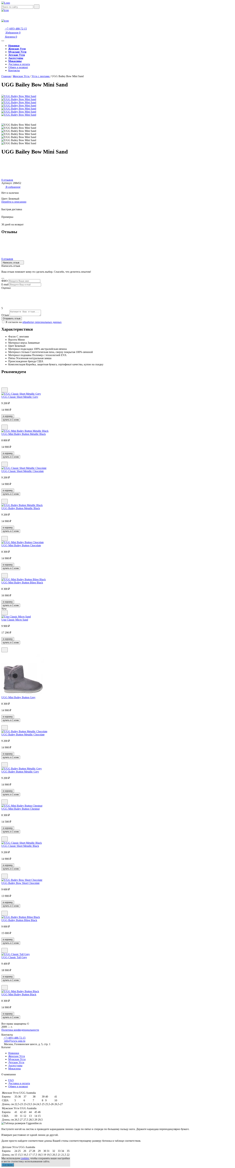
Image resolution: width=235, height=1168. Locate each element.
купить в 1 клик (11, 419)
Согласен (8, 1165)
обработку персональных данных (42, 322)
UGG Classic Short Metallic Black (20, 845)
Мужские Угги (17, 1059)
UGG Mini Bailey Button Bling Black (22, 582)
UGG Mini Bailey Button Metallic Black (23, 434)
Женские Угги (16, 1056)
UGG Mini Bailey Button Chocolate (21, 545)
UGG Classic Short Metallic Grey (19, 396)
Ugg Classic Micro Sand (14, 619)
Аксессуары (15, 1065)
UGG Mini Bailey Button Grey (18, 697)
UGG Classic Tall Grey (14, 957)
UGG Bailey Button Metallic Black (20, 508)
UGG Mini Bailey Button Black (18, 994)
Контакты (14, 70)
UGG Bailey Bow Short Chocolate (20, 883)
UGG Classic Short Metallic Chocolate (22, 471)
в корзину (8, 416)
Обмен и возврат (18, 67)
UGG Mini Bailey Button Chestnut (20, 808)
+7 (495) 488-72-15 (16, 28)
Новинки (13, 1053)
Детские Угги (16, 1062)
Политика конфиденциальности (20, 1029)
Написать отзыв (11, 262)
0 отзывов (7, 179)
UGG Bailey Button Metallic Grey (20, 771)
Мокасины (14, 1068)
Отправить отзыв (11, 318)
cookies (25, 1158)
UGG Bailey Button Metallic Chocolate (23, 734)
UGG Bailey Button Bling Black (19, 920)
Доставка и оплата (19, 64)
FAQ (11, 1080)
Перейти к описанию (13, 201)
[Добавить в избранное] (4, 389)
